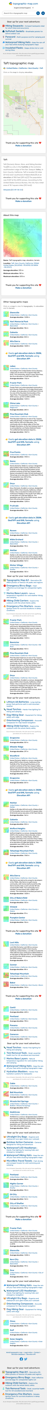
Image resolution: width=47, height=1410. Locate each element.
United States (14, 315)
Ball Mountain (16, 1092)
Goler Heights (16, 1339)
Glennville (14, 312)
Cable (12, 1083)
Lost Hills (14, 942)
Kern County (33, 315)
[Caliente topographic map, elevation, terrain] (6, 334)
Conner (13, 965)
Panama (13, 1025)
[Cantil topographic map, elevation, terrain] (6, 1009)
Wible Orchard (16, 539)
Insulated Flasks (14, 47)
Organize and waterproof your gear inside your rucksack (23, 1138)
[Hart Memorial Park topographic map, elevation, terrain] (6, 324)
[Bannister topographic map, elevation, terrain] (6, 645)
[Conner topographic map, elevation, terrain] (6, 967)
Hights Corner (16, 1183)
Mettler (13, 550)
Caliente (14, 332)
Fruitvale (14, 506)
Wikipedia (7, 190)
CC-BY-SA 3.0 (17, 190)
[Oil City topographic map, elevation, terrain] (6, 1196)
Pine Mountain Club (19, 414)
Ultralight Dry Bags (17, 1136)
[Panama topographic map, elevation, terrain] (6, 1027)
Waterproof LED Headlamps (21, 1147)
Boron (41, 985)
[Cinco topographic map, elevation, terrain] (6, 1323)
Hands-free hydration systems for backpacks (22, 1073)
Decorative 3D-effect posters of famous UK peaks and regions (25, 581)
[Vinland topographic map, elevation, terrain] (6, 910)
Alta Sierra (15, 341)
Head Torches (14, 709)
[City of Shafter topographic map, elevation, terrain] (6, 1205)
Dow (12, 1270)
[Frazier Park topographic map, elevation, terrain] (6, 391)
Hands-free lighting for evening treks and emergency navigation (22, 1151)
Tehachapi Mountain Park (22, 851)
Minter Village (16, 565)
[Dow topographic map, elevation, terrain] (6, 1273)
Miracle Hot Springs (19, 1101)
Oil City (13, 1194)
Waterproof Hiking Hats (17, 42)
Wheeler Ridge (16, 747)
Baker (12, 982)
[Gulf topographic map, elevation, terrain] (6, 1332)
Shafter (12, 569)
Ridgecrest (13, 408)
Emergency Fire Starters (20, 606)
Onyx (12, 483)
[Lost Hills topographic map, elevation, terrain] (6, 951)
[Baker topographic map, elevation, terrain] (6, 984)
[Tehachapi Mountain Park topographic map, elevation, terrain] (6, 853)
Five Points (15, 452)
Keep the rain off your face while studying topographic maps (25, 44)
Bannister (14, 642)
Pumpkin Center (17, 917)
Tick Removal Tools (17, 1053)
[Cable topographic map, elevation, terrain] (6, 1085)
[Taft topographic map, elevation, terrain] (22, 238)
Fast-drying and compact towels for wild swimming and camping (25, 1163)
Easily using (25, 356)
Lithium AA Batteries (18, 701)
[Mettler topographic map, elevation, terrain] (6, 555)
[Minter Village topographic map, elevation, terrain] (6, 568)
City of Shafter (17, 1203)
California (24, 315)
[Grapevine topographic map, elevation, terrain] (6, 740)
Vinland (13, 907)
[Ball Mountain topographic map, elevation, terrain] (6, 1094)
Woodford (14, 756)
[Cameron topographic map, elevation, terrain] (6, 1036)
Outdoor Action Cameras (20, 1142)
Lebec (13, 366)
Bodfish (12, 1106)
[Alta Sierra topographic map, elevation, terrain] (6, 343)
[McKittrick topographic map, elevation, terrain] (6, 1120)
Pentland (14, 1016)
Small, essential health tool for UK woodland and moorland (23, 1054)
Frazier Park (16, 383)
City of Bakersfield (18, 898)
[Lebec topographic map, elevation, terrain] (6, 372)
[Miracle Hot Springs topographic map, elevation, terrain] (6, 1104)
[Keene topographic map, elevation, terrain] (6, 470)
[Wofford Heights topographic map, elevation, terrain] (6, 837)
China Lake (15, 403)
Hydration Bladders (17, 1071)
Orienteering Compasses (20, 720)
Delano (12, 911)
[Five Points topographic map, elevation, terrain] (6, 454)
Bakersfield (14, 326)
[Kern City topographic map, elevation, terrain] (6, 1262)
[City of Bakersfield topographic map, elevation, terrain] (6, 900)
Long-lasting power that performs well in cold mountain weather (23, 704)
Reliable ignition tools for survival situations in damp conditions (24, 608)
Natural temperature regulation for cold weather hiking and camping (25, 595)
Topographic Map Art (18, 580)
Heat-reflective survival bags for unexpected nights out (24, 588)
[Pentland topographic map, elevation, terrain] (6, 1018)
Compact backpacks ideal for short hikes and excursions (24, 27)
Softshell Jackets (14, 31)
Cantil (13, 1007)
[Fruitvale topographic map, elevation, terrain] (6, 508)
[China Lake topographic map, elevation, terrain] (6, 406)
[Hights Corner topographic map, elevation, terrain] (6, 1186)
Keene (13, 461)
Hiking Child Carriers (17, 600)
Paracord (10, 36)
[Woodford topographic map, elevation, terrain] (6, 765)
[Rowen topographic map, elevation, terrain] (6, 532)
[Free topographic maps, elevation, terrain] (4, 68)
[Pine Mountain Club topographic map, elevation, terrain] (6, 423)
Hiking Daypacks (14, 25)
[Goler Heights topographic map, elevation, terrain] (6, 1342)
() (21, 265)
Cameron (14, 1034)
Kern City (14, 1259)
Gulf (12, 1330)
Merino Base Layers (17, 593)
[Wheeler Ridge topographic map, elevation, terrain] (6, 749)
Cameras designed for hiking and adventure (24, 1143)
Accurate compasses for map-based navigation (24, 722)
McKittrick (15, 1112)
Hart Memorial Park (19, 321)
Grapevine (15, 738)
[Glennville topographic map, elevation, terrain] (6, 314)
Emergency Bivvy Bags (19, 585)
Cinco (12, 1321)
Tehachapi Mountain (19, 974)
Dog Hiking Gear (15, 714)
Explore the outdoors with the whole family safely (23, 602)
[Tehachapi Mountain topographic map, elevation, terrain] (6, 976)
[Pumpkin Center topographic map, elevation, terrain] (6, 919)
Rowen (13, 530)
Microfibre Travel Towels (19, 1160)
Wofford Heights (17, 828)
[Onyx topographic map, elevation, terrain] (6, 492)
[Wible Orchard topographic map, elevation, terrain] (6, 542)
